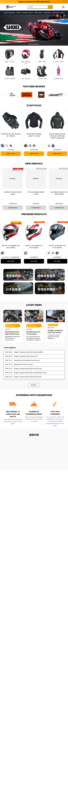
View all (34, 385)
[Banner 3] (32, 44)
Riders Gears (38, 12)
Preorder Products (27, 12)
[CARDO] (12, 95)
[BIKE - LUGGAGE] (26, 71)
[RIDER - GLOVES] (42, 54)
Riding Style (47, 12)
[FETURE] (41, 95)
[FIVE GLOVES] (56, 95)
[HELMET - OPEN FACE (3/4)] (26, 54)
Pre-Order (23, 261)
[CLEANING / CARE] (58, 71)
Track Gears (55, 12)
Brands (19, 12)
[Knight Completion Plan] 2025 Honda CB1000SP (34, 2)
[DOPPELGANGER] (26, 95)
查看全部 (34, 218)
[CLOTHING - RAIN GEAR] (9, 71)
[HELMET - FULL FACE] (9, 54)
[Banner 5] (35, 44)
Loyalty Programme (9, 12)
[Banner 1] (29, 44)
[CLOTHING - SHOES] (42, 71)
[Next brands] (65, 94)
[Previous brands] (2, 94)
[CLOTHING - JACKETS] (58, 54)
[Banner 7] (38, 44)
